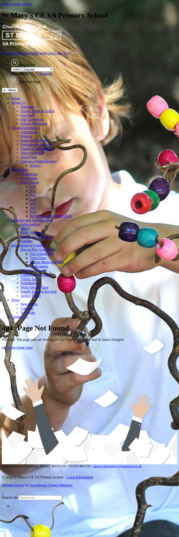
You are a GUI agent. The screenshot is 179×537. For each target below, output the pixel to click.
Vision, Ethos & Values (38, 111)
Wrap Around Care (34, 287)
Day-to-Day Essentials (37, 249)
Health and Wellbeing (36, 237)
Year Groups (30, 182)
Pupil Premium (31, 233)
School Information (25, 128)
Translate (45, 74)
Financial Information (36, 149)
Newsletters (29, 304)
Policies (26, 136)
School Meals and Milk (47, 262)
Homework (29, 174)
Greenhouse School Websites (51, 485)
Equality (27, 241)
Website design (13, 485)
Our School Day (42, 254)
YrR (33, 186)
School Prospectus (34, 124)
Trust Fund (29, 157)
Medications (39, 266)
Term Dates (38, 258)
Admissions (29, 132)
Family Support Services (39, 291)
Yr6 (33, 212)
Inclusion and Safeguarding (31, 220)
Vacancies (28, 312)
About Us (18, 103)
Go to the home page (17, 347)
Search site (10, 497)
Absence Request (33, 270)
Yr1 (33, 191)
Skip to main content (17, 4)
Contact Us (19, 317)
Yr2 (33, 195)
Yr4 (33, 203)
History (35, 165)
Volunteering (30, 283)
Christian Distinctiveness (39, 161)
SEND (26, 228)
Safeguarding (30, 224)
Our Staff (27, 115)
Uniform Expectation (36, 275)
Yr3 (33, 199)
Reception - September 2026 (51, 216)
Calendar (27, 308)
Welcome (27, 107)
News (15, 300)
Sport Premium (32, 153)
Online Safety (31, 279)
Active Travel (31, 296)
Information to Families (28, 245)
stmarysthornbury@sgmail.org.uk (117, 466)
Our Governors (32, 119)
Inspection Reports (34, 140)
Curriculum (19, 170)
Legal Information (79, 477)
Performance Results (36, 144)
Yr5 (33, 207)
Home (15, 98)
